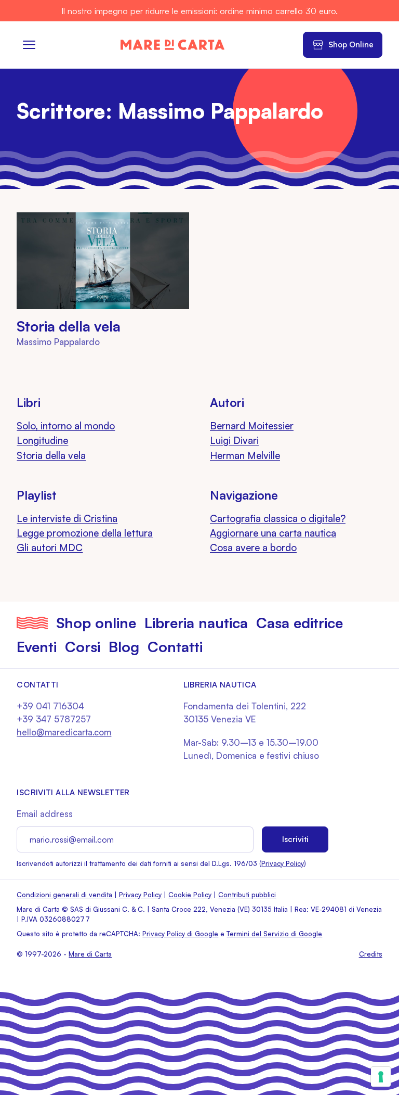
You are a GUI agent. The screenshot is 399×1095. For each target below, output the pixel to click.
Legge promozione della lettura (85, 533)
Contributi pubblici (247, 894)
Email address (45, 813)
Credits (370, 954)
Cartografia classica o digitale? (277, 518)
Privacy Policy (282, 863)
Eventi (37, 647)
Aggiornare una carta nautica (273, 533)
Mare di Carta (90, 954)
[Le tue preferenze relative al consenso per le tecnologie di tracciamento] (381, 1077)
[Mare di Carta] (172, 45)
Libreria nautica (196, 623)
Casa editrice (299, 623)
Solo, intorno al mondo (66, 425)
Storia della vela (69, 326)
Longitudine (42, 440)
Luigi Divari (234, 440)
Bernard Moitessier (252, 425)
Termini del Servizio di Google (274, 934)
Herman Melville (245, 455)
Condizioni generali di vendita (64, 894)
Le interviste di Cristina (67, 518)
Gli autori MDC (50, 547)
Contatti (175, 647)
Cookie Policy (189, 894)
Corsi (82, 647)
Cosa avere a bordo (253, 547)
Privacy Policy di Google (180, 934)
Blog (124, 647)
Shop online (96, 623)
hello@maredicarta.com (64, 732)
